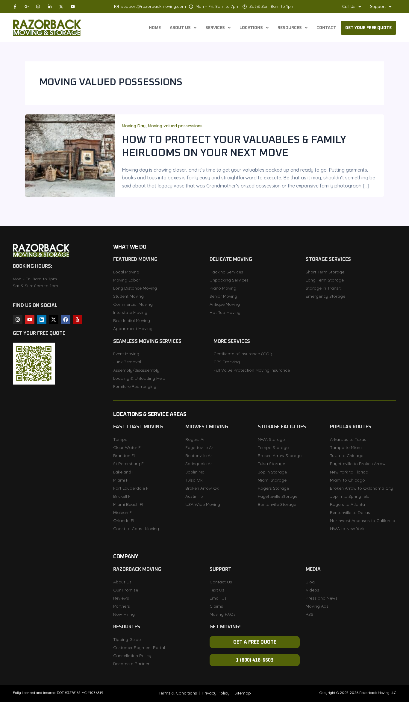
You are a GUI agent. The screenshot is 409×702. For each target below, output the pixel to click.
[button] (352, 6)
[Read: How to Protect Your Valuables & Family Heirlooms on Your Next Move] (70, 155)
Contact (326, 28)
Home (155, 28)
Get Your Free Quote (368, 28)
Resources (290, 28)
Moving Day (134, 125)
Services (215, 28)
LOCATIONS (251, 28)
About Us (180, 28)
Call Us (348, 6)
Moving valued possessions (175, 125)
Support (378, 6)
